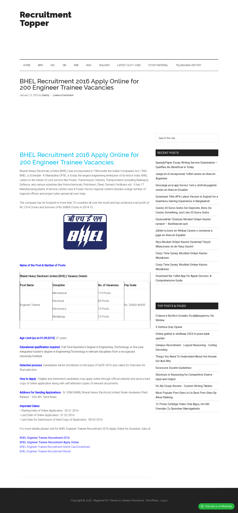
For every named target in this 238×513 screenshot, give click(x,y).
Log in (164, 500)
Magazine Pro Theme (105, 500)
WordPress (152, 500)
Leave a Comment (63, 95)
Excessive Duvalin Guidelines (173, 367)
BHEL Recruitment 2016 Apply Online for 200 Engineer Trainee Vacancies (79, 84)
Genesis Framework (133, 500)
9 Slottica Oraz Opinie (169, 327)
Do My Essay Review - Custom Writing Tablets (184, 386)
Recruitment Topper (45, 19)
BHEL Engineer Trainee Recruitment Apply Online (49, 442)
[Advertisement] (154, 29)
